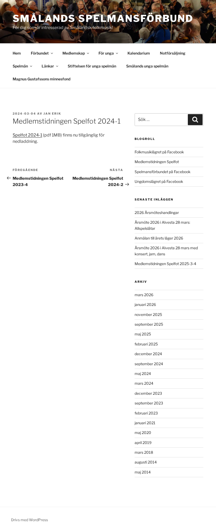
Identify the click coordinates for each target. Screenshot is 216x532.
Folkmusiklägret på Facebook (159, 152)
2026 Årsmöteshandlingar (157, 212)
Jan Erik (52, 113)
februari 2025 (146, 344)
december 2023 (148, 393)
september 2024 (149, 364)
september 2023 (149, 403)
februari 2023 (146, 413)
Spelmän (20, 66)
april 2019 (143, 442)
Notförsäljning (172, 53)
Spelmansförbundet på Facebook (162, 171)
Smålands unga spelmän (147, 66)
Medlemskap (73, 53)
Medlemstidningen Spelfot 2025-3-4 (165, 263)
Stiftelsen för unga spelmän (92, 66)
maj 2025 (143, 334)
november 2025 (148, 314)
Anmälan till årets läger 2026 (159, 238)
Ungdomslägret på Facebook (159, 181)
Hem (17, 53)
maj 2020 (143, 432)
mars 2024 (144, 383)
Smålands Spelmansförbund (103, 18)
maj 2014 (143, 472)
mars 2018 (144, 452)
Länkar (48, 66)
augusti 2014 (146, 462)
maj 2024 (143, 373)
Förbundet (40, 53)
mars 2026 (144, 294)
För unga (106, 53)
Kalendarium (138, 53)
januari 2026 (145, 304)
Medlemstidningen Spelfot (157, 161)
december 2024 (148, 354)
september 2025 (149, 324)
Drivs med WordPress (29, 520)
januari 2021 (145, 423)
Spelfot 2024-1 (27, 135)
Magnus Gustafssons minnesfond (41, 79)
